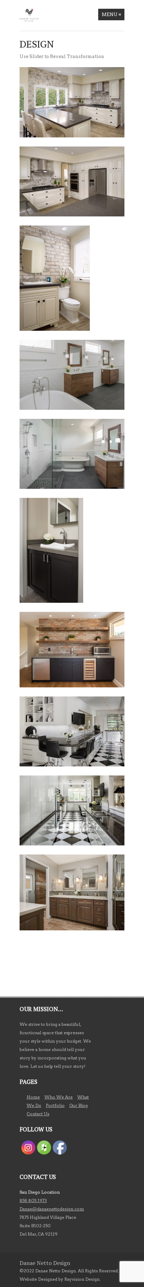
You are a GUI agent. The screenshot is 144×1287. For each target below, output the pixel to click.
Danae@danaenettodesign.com (52, 1208)
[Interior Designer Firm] (29, 15)
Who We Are (58, 1097)
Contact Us (38, 1113)
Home (33, 1097)
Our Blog (78, 1105)
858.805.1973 (33, 1200)
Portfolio (55, 1105)
